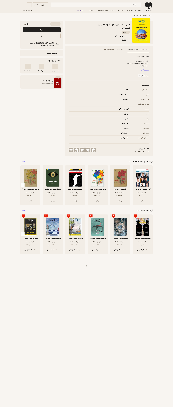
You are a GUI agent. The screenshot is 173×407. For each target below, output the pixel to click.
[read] (28, 66)
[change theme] (22, 4)
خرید (41, 29)
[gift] (79, 40)
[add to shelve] (55, 66)
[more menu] (70, 40)
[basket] (29, 4)
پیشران (124, 39)
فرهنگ (136, 15)
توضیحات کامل (145, 70)
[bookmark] (75, 40)
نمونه (42, 35)
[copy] (25, 44)
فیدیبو (150, 15)
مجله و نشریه (143, 15)
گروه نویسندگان (119, 36)
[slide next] (23, 185)
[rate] (93, 150)
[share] (84, 40)
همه (23, 161)
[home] (148, 6)
